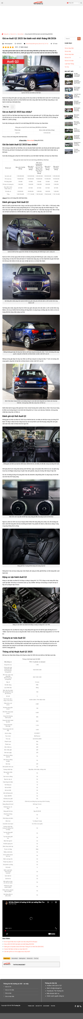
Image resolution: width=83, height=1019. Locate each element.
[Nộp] (79, 38)
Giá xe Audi (20, 34)
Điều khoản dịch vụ (53, 993)
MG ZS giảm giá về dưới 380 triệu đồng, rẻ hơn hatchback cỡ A (77, 89)
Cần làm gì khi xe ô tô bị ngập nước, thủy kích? (17, 951)
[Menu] (2, 3)
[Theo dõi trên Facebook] (75, 1006)
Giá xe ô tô (13, 34)
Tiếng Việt (70, 2)
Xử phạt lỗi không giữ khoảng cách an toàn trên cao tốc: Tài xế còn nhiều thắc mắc (77, 137)
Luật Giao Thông (69, 64)
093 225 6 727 (57, 985)
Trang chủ (6, 34)
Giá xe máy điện (69, 54)
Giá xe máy (68, 51)
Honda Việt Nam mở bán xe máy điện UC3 (15, 949)
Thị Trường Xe (58, 991)
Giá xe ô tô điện (69, 60)
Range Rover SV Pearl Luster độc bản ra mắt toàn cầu (77, 144)
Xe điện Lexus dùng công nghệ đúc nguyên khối (77, 75)
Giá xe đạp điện (69, 48)
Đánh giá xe (35, 43)
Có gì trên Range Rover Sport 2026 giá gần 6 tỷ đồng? (77, 82)
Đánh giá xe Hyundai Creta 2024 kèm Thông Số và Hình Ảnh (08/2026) (24, 946)
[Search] (81, 2)
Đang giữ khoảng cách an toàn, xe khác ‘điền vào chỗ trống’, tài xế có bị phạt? (77, 102)
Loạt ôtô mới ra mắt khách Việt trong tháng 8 (77, 95)
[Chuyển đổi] (80, 57)
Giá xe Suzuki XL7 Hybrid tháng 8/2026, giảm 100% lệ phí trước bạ (77, 130)
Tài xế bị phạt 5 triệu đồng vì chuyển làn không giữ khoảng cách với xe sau (77, 151)
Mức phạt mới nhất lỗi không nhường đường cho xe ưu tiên (77, 123)
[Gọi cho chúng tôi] (80, 1006)
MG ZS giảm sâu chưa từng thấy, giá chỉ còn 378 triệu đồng (77, 109)
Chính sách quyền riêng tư (55, 996)
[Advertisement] (41, 18)
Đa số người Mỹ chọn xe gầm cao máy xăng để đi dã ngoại (20, 941)
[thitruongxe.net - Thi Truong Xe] (38, 2)
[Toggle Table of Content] (11, 107)
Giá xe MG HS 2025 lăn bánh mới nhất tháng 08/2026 (19, 944)
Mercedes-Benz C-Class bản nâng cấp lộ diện (77, 116)
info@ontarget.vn (56, 988)
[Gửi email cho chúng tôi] (78, 1006)
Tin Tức (46, 43)
